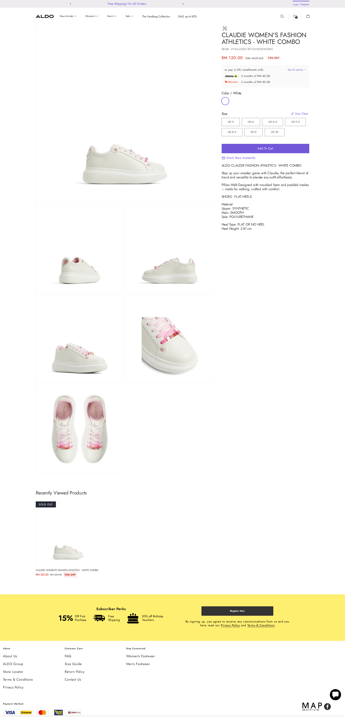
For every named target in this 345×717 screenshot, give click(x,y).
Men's (110, 16)
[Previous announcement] (70, 4)
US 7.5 (298, 123)
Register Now (237, 611)
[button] (305, 16)
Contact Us (73, 679)
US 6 (254, 123)
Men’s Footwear (138, 663)
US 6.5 (275, 123)
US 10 (278, 133)
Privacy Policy (230, 625)
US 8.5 (235, 133)
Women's (90, 16)
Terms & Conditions (261, 625)
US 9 (257, 133)
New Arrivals (66, 16)
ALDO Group (13, 663)
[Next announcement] (183, 4)
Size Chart (301, 113)
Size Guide (73, 663)
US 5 (234, 123)
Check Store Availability (241, 158)
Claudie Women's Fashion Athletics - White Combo (67, 570)
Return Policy (75, 671)
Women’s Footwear (140, 656)
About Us (10, 656)
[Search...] (284, 16)
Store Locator (13, 671)
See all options (296, 70)
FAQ (68, 656)
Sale (128, 16)
